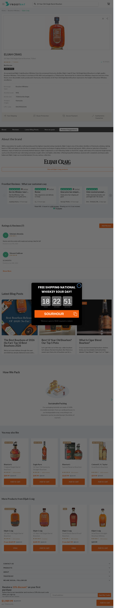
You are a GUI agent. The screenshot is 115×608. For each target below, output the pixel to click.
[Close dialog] (79, 286)
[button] (56, 314)
